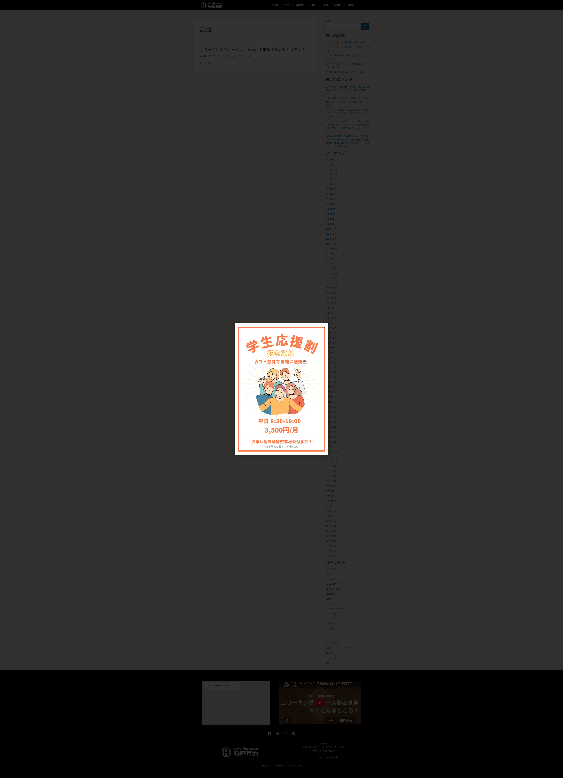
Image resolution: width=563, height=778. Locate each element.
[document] (281, 389)
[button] (324, 327)
